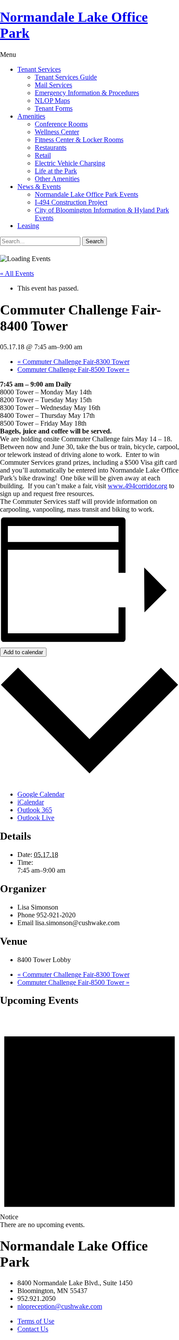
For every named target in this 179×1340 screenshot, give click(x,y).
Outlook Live (35, 817)
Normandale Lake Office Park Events (86, 194)
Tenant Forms (54, 108)
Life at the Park (56, 171)
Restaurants (50, 147)
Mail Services (53, 85)
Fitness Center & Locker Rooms (79, 139)
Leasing (28, 225)
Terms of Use (35, 1321)
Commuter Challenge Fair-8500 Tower (73, 369)
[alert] (89, 1121)
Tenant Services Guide (66, 77)
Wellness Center (57, 132)
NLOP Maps (52, 100)
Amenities (31, 116)
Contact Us (32, 1329)
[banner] (89, 25)
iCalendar (30, 802)
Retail (43, 155)
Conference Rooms (61, 124)
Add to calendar (23, 652)
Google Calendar (40, 794)
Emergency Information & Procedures (87, 92)
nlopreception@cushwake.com (59, 1306)
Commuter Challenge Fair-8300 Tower (73, 361)
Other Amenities (57, 178)
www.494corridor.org (137, 486)
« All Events (17, 273)
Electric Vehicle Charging (70, 163)
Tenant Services (39, 69)
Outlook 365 (34, 810)
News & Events (39, 186)
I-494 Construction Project (71, 202)
